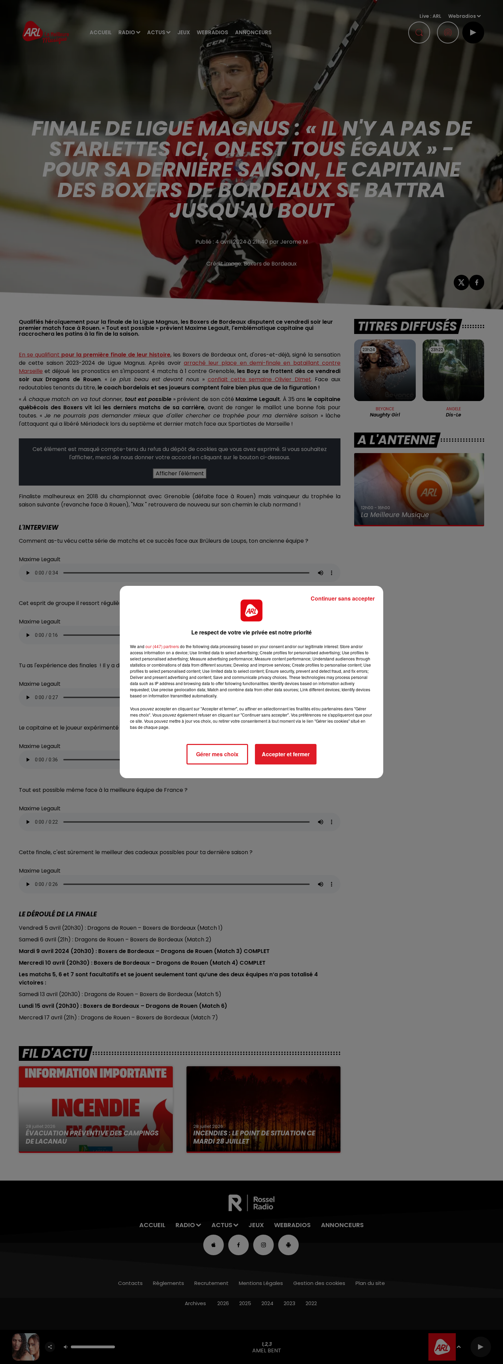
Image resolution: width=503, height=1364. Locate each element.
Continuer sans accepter (343, 598)
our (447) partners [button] (162, 646)
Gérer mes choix (217, 754)
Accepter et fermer (286, 754)
